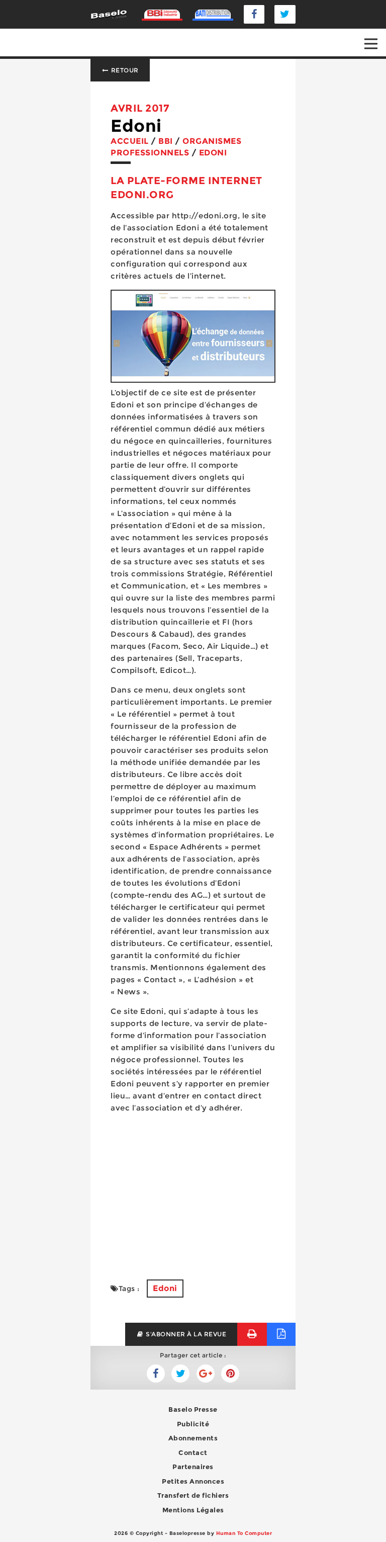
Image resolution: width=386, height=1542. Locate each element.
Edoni (165, 1288)
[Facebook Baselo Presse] (254, 14)
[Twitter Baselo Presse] (285, 14)
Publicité (193, 1424)
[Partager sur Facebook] (180, 1373)
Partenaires (193, 1467)
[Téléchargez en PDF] (281, 1334)
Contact (193, 1452)
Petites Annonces (193, 1481)
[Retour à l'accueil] (108, 14)
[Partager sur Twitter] (156, 1373)
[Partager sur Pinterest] (230, 1373)
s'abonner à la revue (185, 1334)
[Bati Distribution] (213, 14)
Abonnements (193, 1438)
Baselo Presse (193, 1409)
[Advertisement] (193, 1190)
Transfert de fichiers (193, 1495)
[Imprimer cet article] (252, 1334)
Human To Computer (244, 1533)
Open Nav (371, 44)
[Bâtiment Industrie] (162, 14)
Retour (124, 70)
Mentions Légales (193, 1510)
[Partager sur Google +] (206, 1373)
